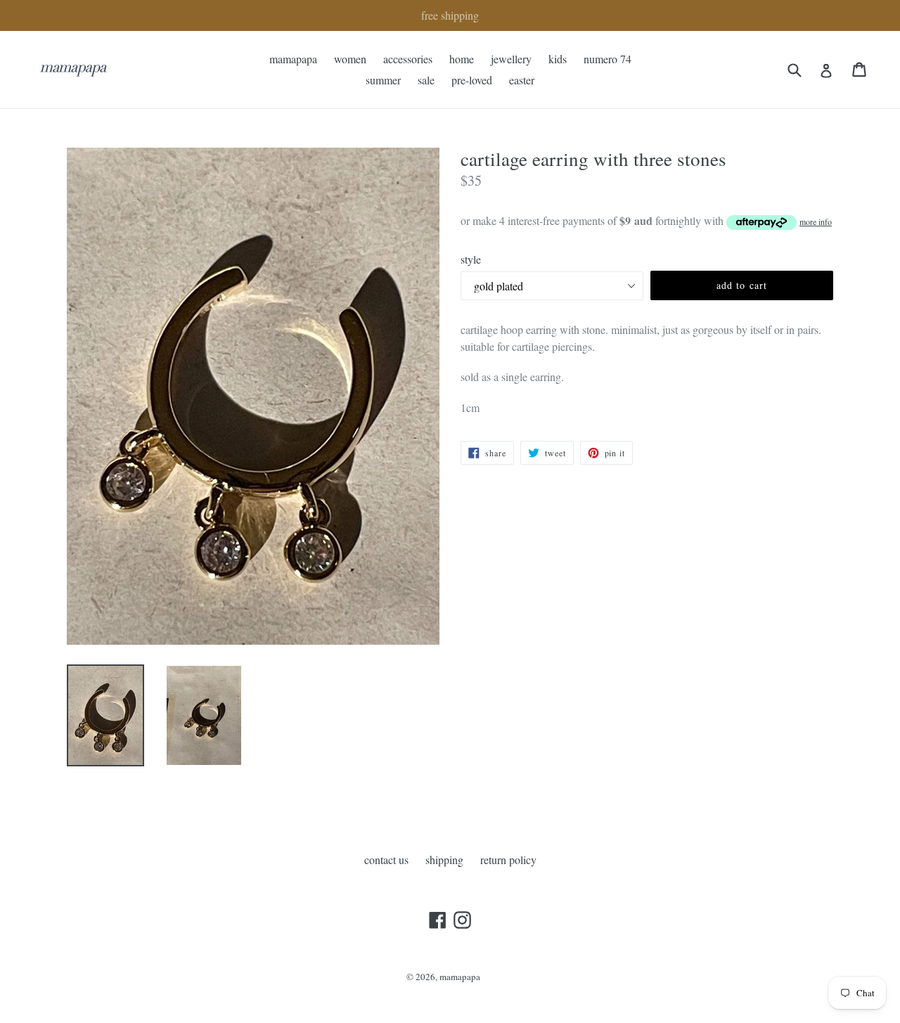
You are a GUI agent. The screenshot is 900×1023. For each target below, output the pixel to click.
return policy (508, 859)
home (461, 58)
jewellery (511, 58)
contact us (386, 859)
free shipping (450, 15)
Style (471, 259)
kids (557, 58)
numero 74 (607, 58)
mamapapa (293, 58)
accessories (407, 58)
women (350, 58)
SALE (426, 79)
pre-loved (471, 79)
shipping (444, 859)
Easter (521, 79)
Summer (383, 79)
